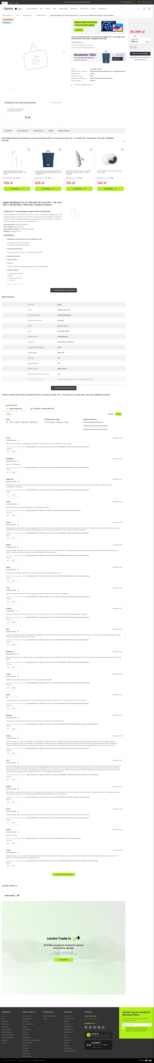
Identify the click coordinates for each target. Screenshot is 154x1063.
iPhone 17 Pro (67, 1016)
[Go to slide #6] (57, 90)
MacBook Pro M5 (68, 1032)
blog (17, 3)
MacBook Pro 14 (41, 15)
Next (123, 141)
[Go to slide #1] (11, 90)
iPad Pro (66, 1045)
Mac (17, 15)
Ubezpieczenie (26, 1037)
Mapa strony (5, 1040)
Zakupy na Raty (27, 1029)
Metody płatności (27, 1018)
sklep (4, 3)
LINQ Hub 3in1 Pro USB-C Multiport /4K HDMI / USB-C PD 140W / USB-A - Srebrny (78, 172)
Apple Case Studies (28, 1042)
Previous (120, 141)
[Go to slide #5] (48, 90)
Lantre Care (26, 1034)
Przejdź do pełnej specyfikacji (83, 85)
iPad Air (66, 1042)
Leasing (25, 1026)
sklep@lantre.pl (129, 2)
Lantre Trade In (64, 131)
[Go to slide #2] (20, 90)
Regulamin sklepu (6, 1032)
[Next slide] (63, 52)
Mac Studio (67, 1040)
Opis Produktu (22, 131)
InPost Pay (25, 1021)
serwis (11, 3)
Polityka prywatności (7, 1037)
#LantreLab (26, 1051)
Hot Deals (25, 1048)
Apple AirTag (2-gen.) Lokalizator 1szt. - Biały (109, 171)
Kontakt (4, 1042)
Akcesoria (8, 131)
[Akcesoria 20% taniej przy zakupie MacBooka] (98, 57)
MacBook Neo (68, 1026)
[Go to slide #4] (39, 90)
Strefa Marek (5, 1026)
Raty (135, 36)
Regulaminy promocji (7, 1034)
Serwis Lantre (5, 1024)
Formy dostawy (27, 1016)
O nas (3, 1016)
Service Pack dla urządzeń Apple (31, 1040)
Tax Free (25, 1032)
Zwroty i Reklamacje (28, 1024)
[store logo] (12, 8)
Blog (3, 1018)
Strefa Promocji (27, 1056)
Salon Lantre (5, 1021)
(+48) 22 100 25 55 (146, 2)
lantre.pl (13, 1060)
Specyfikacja (38, 131)
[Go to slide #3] (29, 90)
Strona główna (7, 15)
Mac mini (66, 1037)
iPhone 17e (67, 1024)
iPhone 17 (66, 1021)
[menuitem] (32, 8)
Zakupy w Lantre (6, 1029)
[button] (144, 8)
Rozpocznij (63, 960)
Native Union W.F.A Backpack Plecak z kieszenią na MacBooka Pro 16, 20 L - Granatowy (48, 172)
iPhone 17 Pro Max (69, 1018)
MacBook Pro (27, 15)
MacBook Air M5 (68, 1029)
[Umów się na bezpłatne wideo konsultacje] (98, 1038)
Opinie (50, 131)
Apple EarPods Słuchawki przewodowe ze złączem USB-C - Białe (16, 172)
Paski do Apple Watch (70, 1051)
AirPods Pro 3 (67, 1048)
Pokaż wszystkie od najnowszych (64, 874)
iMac (65, 1034)
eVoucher (25, 1045)
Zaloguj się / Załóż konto (49, 1016)
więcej (147, 42)
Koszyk (45, 1018)
